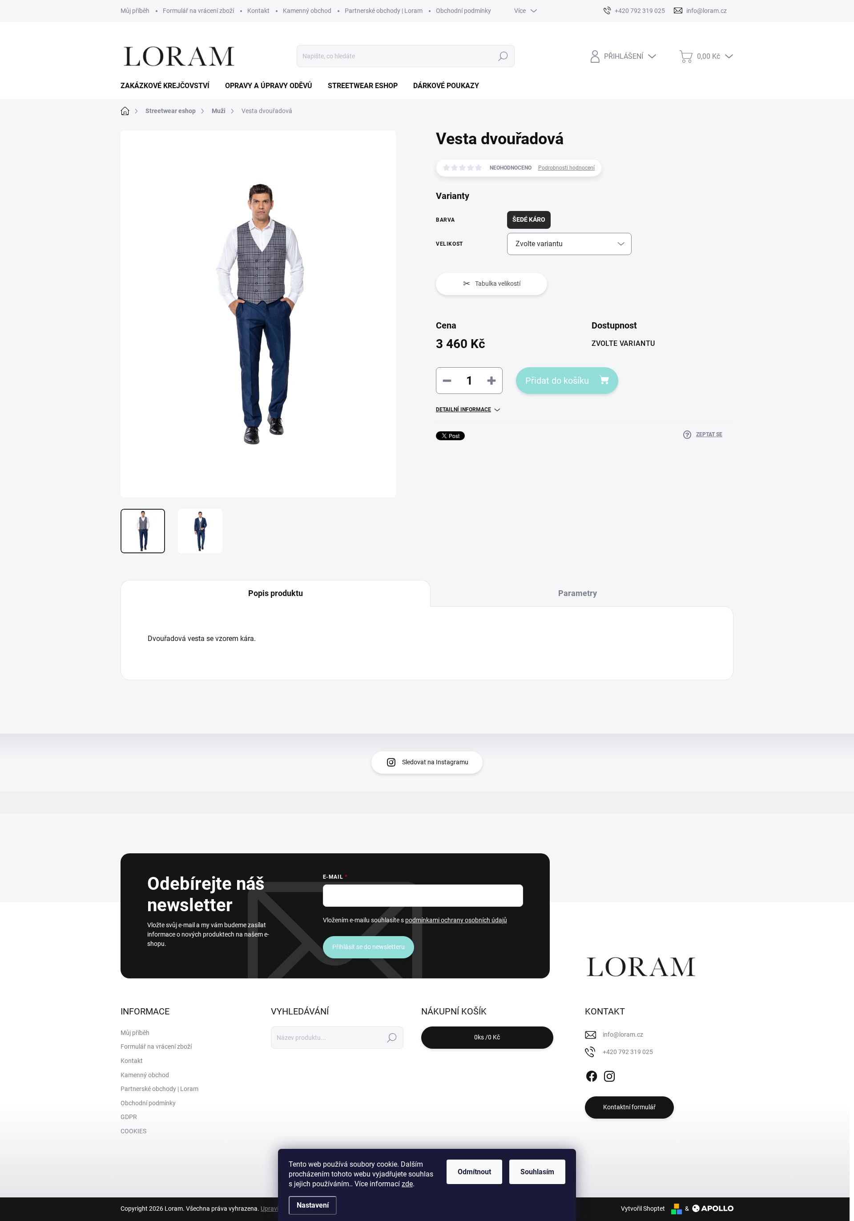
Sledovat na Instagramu (435, 762)
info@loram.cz (623, 1034)
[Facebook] (591, 1074)
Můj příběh (135, 10)
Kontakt (258, 10)
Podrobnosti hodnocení (566, 168)
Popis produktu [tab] (275, 593)
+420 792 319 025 (628, 1051)
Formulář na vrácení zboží (198, 10)
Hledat (503, 56)
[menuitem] (168, 86)
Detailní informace (463, 409)
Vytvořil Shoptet (643, 1208)
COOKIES (133, 1131)
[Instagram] (609, 1074)
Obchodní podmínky (463, 10)
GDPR (129, 1116)
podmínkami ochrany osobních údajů (456, 920)
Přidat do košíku (557, 380)
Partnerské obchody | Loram (384, 10)
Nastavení (313, 1205)
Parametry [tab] (577, 593)
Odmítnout (474, 1172)
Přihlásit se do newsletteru (368, 946)
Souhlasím (537, 1172)
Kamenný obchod (307, 10)
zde (407, 1184)
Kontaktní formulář (629, 1107)
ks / (487, 1037)
